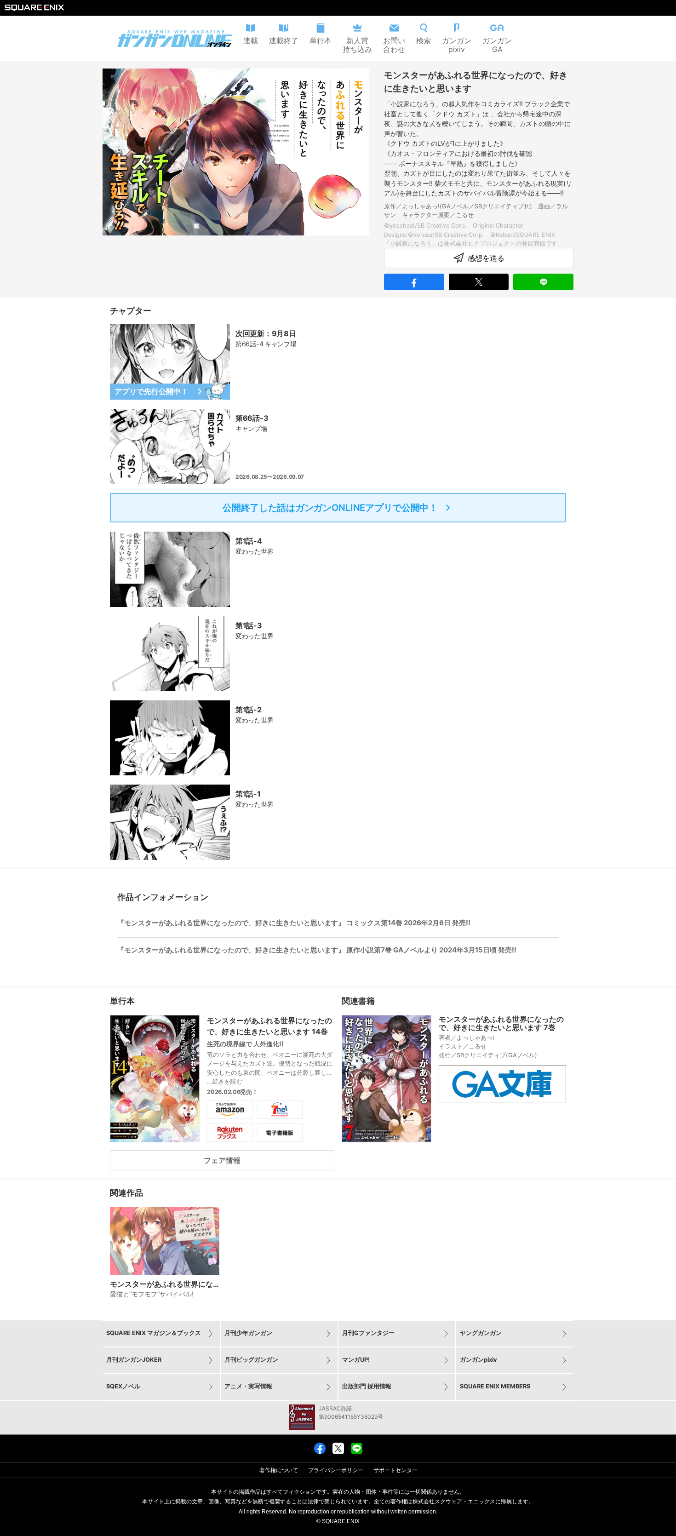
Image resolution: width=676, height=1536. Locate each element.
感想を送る (486, 258)
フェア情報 (222, 1160)
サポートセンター (395, 1470)
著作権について (278, 1470)
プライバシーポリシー (335, 1470)
